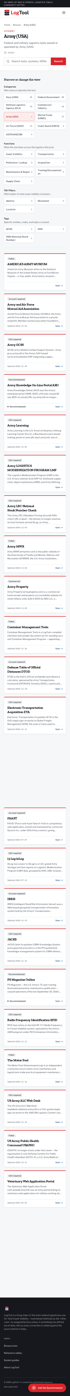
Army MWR (15, 546)
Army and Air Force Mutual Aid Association (23, 306)
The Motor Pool (17, 1060)
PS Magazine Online (21, 979)
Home (7, 25)
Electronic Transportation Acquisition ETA (25, 710)
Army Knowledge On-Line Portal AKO (33, 385)
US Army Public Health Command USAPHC (23, 1143)
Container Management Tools (27, 627)
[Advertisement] (35, 769)
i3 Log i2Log (15, 859)
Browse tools (10, 1345)
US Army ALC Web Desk (23, 1101)
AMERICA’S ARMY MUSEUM (27, 264)
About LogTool (11, 1367)
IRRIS (11, 899)
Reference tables (13, 1353)
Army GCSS (15, 345)
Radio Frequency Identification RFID (32, 1020)
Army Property (17, 587)
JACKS (12, 939)
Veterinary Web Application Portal (30, 1181)
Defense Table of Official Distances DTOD (24, 669)
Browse (17, 25)
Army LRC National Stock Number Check (21, 508)
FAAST (12, 818)
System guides (11, 1360)
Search (58, 61)
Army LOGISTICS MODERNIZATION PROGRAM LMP (31, 468)
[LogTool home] (16, 12)
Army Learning (18, 425)
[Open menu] (63, 12)
